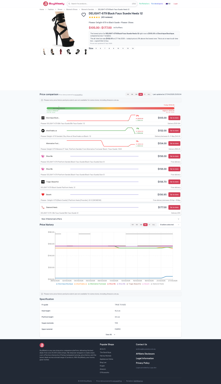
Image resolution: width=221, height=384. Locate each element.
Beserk (48, 195)
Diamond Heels (51, 207)
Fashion (51, 9)
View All (109, 334)
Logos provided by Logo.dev (146, 368)
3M (136, 94)
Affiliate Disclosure (145, 354)
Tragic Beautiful (52, 182)
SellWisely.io (138, 381)
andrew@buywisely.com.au (146, 349)
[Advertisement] (110, 74)
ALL (149, 94)
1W (128, 94)
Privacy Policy (143, 363)
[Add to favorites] (83, 15)
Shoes (60, 9)
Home (42, 9)
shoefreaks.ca (51, 131)
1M (132, 94)
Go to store (174, 118)
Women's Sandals (87, 9)
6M (141, 94)
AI (135, 3)
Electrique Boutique (53, 118)
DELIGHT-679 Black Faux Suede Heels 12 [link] (113, 9)
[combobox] (102, 4)
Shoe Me (49, 156)
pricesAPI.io (78, 95)
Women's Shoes (71, 9)
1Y (144, 94)
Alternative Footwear (53, 143)
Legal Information (145, 358)
